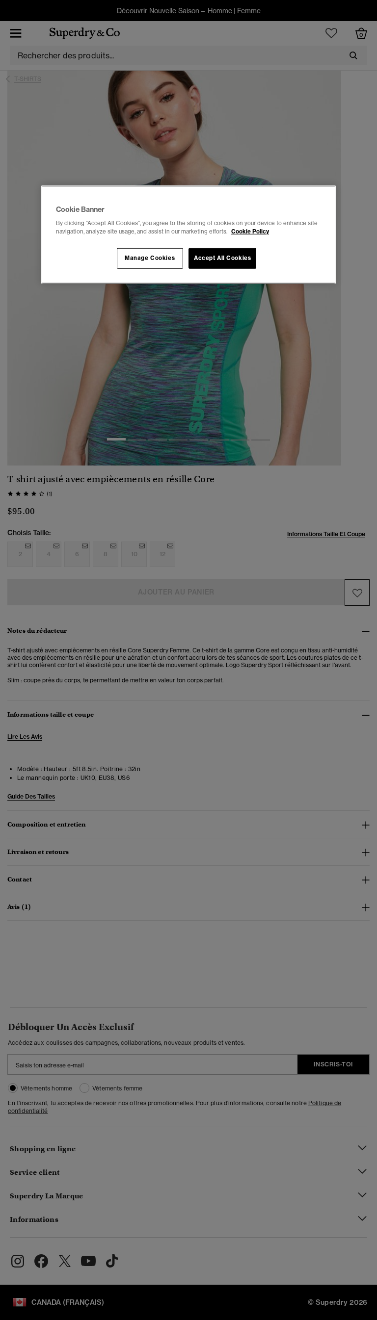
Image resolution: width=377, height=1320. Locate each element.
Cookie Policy (250, 231)
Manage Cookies (150, 258)
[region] (188, 234)
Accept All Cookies (222, 258)
